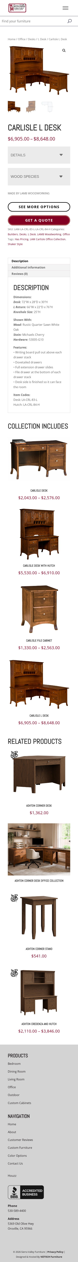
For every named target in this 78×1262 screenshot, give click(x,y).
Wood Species (25, 177)
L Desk (42, 39)
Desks (31, 39)
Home (11, 39)
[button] (64, 50)
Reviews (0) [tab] (20, 274)
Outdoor (14, 1095)
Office (21, 39)
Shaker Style (15, 244)
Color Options (17, 1156)
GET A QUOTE (39, 220)
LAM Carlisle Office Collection (47, 239)
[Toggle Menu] (65, 8)
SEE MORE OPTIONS (39, 206)
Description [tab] (20, 261)
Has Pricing (21, 239)
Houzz (12, 1176)
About (12, 1132)
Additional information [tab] (28, 267)
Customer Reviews (20, 1140)
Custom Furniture (20, 1148)
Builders (13, 234)
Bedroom (14, 1064)
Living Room (16, 1079)
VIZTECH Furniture (51, 1256)
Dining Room (17, 1071)
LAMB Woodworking (49, 234)
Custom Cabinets (19, 1103)
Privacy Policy (55, 1251)
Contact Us (15, 1163)
